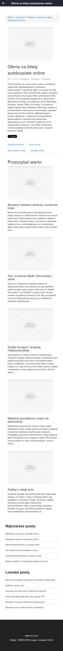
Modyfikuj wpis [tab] (37, 150)
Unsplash (42, 639)
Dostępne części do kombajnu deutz (22, 539)
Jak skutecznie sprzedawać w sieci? (22, 550)
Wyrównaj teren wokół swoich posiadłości (24, 607)
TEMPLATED (24, 639)
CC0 (50, 639)
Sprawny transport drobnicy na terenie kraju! (32, 206)
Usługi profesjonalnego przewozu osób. (23, 555)
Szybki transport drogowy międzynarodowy (24, 348)
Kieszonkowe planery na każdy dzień (22, 544)
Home (10, 17)
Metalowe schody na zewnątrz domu (22, 533)
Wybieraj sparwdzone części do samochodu (28, 419)
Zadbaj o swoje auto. (21, 489)
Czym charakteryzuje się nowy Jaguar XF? (25, 596)
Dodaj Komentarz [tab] (16, 144)
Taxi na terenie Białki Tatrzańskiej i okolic (30, 277)
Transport (20, 17)
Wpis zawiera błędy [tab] (17, 150)
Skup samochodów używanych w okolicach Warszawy (30, 579)
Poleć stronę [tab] (34, 144)
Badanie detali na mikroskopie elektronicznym (26, 561)
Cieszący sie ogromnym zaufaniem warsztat (25, 590)
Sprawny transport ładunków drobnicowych (25, 601)
